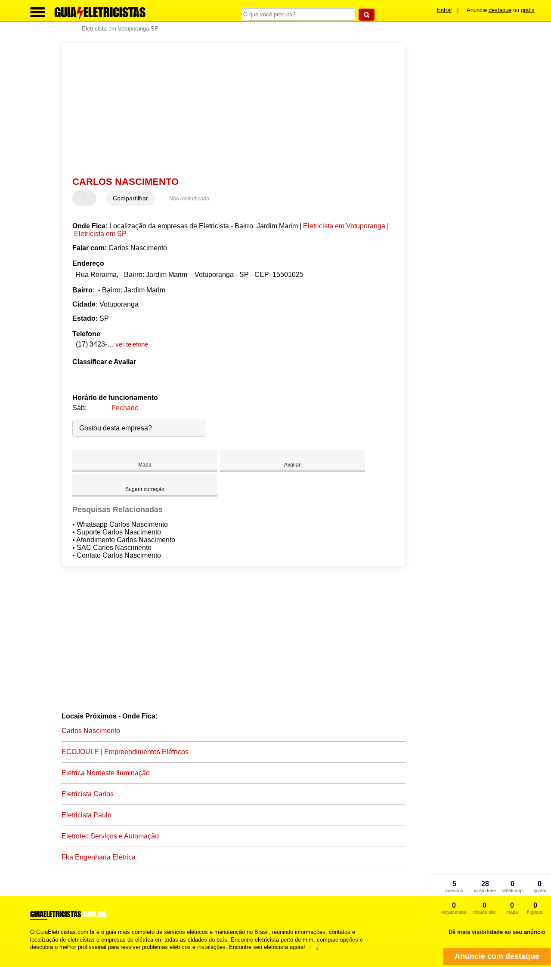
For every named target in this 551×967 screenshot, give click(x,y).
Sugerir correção (144, 489)
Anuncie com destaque (497, 956)
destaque (500, 10)
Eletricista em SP (100, 233)
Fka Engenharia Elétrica (99, 857)
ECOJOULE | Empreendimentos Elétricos (125, 751)
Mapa (145, 465)
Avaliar (292, 465)
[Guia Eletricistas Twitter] (36, 954)
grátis (528, 10)
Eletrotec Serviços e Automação (110, 836)
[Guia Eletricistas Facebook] (32, 954)
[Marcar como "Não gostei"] (91, 198)
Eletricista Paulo (86, 815)
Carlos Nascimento (91, 730)
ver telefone (131, 344)
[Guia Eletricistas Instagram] (40, 954)
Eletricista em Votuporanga (344, 226)
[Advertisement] (227, 109)
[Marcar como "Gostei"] (80, 198)
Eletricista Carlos (88, 794)
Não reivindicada (189, 199)
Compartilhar (130, 198)
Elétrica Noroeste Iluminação (106, 773)
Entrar (444, 10)
